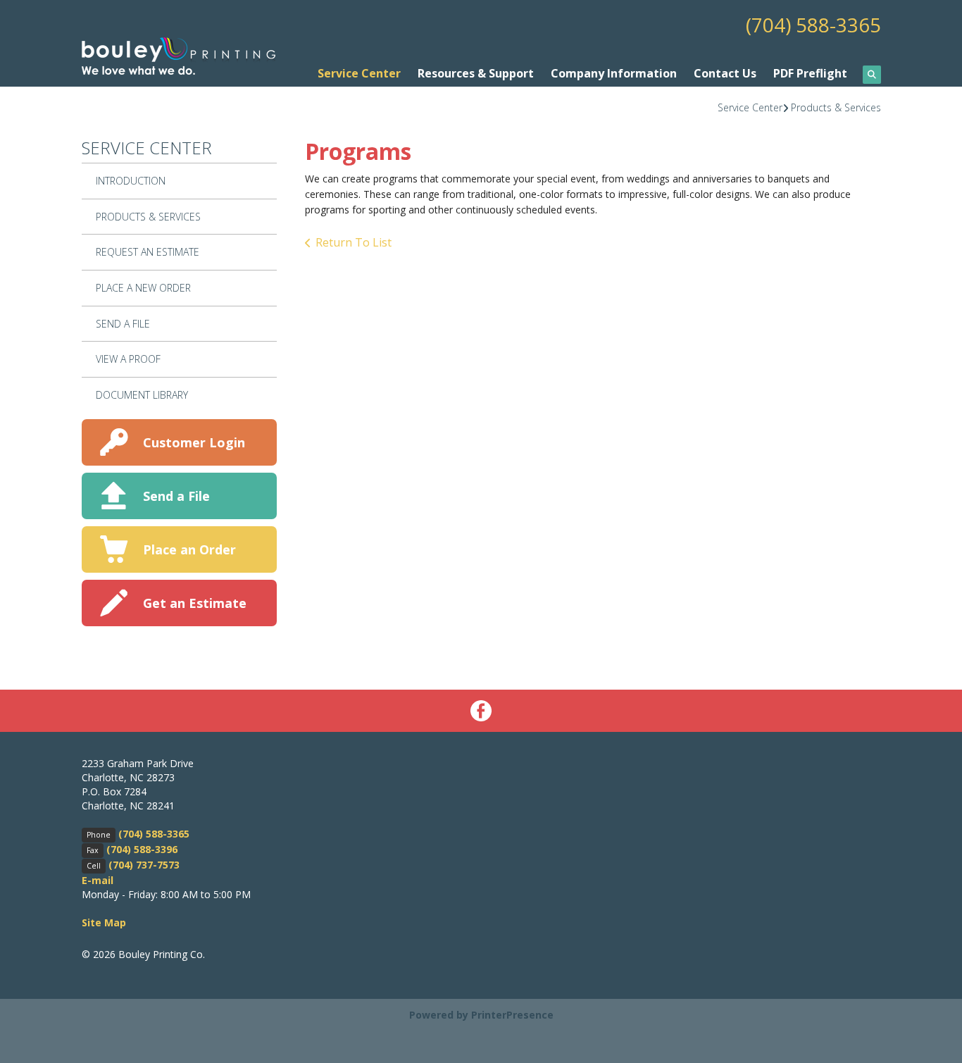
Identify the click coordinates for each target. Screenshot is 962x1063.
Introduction (130, 180)
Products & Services (836, 107)
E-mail (97, 880)
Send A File (123, 323)
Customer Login (194, 442)
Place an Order (189, 549)
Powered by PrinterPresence (481, 1014)
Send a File (176, 495)
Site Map (104, 922)
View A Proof (128, 359)
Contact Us (725, 73)
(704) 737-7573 (144, 864)
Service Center (359, 73)
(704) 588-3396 (141, 849)
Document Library (142, 395)
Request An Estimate (147, 252)
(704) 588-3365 (813, 24)
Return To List (354, 242)
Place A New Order (143, 287)
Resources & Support (476, 73)
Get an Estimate (194, 603)
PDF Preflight (810, 73)
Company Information (614, 73)
